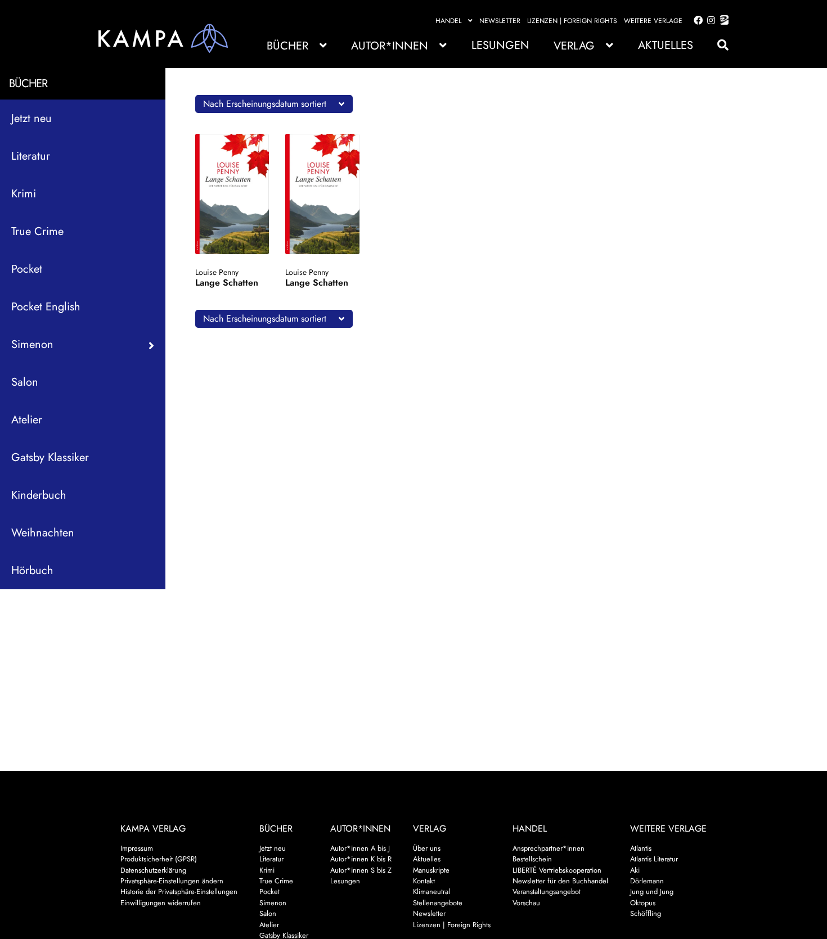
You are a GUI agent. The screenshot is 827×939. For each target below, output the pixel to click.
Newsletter (499, 21)
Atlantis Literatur (654, 859)
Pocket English (45, 307)
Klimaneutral (431, 891)
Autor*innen (389, 46)
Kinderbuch (38, 495)
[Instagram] (709, 21)
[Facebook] (696, 21)
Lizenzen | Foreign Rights (572, 21)
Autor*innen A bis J (360, 848)
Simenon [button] (32, 344)
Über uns (427, 848)
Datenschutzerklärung (153, 870)
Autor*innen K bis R (361, 859)
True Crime (37, 231)
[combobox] (274, 104)
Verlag (574, 46)
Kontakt (424, 880)
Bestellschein (532, 859)
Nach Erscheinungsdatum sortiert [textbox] (264, 103)
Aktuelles (665, 45)
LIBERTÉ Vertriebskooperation (557, 870)
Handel (448, 21)
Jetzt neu (31, 118)
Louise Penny (217, 272)
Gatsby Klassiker (50, 457)
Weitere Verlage (653, 21)
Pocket (26, 269)
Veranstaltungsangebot (547, 891)
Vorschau (526, 902)
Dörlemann (647, 880)
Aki (635, 870)
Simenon (272, 902)
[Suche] (717, 45)
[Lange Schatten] (232, 194)
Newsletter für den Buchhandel (560, 880)
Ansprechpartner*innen (549, 848)
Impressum (136, 848)
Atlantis (640, 848)
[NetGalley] (722, 20)
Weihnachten (42, 533)
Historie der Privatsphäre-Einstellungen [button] (178, 891)
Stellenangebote (437, 902)
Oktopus (642, 902)
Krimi (23, 194)
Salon (24, 382)
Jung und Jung (651, 891)
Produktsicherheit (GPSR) (158, 859)
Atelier (26, 420)
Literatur (30, 156)
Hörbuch (32, 570)
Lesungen (500, 45)
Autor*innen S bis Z (361, 870)
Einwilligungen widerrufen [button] (160, 902)
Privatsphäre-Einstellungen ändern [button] (171, 880)
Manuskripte (431, 870)
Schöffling (645, 913)
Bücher (287, 46)
